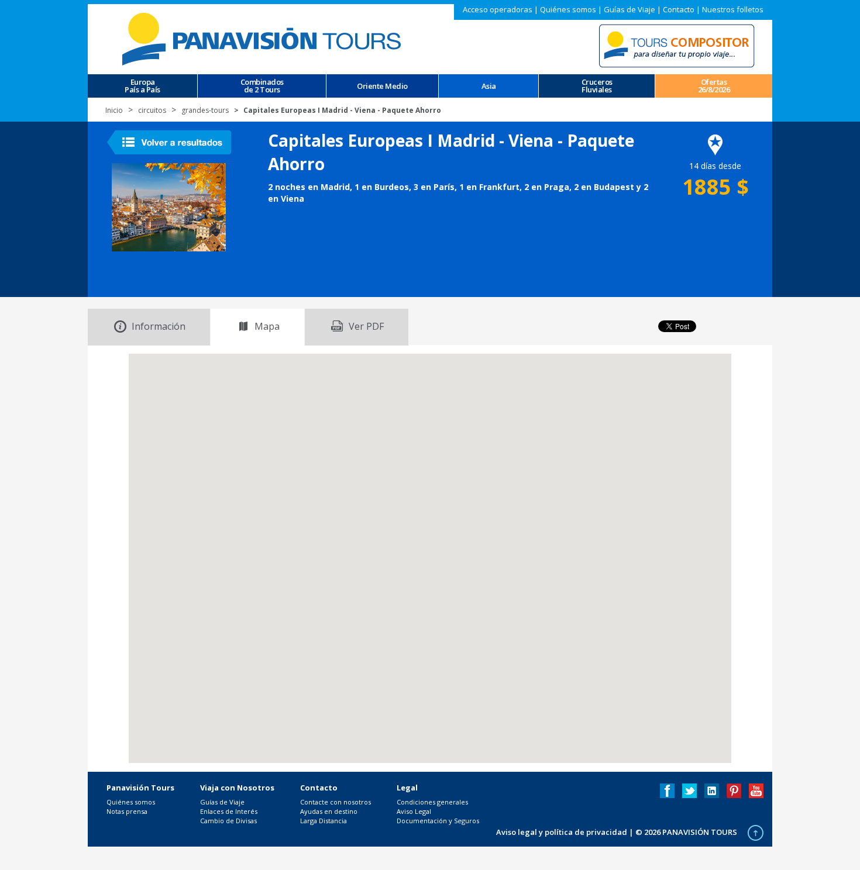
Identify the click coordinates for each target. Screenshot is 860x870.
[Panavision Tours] (263, 38)
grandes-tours (205, 110)
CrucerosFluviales (597, 86)
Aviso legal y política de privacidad (561, 832)
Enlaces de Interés (228, 811)
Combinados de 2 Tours (262, 86)
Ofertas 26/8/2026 (714, 86)
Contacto (678, 9)
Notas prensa (126, 811)
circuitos (152, 110)
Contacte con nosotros (335, 802)
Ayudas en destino (328, 811)
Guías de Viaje (629, 9)
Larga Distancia (323, 820)
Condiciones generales (432, 802)
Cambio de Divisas (228, 820)
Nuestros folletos (732, 9)
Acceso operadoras (497, 9)
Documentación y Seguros (438, 820)
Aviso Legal (414, 811)
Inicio (114, 110)
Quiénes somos (568, 9)
